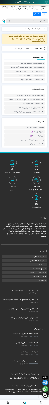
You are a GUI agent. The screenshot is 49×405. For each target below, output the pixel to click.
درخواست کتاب (10, 9)
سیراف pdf (27, 223)
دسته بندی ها (33, 389)
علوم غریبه (6, 6)
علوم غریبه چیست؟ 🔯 (37, 136)
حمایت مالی (20, 391)
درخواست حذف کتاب (37, 260)
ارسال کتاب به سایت (37, 272)
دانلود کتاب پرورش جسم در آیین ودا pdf (31, 108)
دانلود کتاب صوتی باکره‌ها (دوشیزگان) (32, 80)
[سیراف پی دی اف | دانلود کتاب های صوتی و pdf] (12, 14)
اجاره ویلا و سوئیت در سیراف (35, 128)
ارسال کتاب (19, 9)
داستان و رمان (33, 6)
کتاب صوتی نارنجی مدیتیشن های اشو (32, 63)
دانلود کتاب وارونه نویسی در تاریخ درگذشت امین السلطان (26, 100)
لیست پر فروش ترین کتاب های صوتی (32, 140)
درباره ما (41, 280)
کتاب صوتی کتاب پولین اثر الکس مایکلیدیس (30, 71)
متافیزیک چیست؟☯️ (37, 132)
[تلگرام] (45, 382)
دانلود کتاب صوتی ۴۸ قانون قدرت (33, 104)
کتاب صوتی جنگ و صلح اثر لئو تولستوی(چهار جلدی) (27, 67)
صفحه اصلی (42, 6)
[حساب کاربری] (8, 402)
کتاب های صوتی (22, 6)
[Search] (9, 21)
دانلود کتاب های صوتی (37, 144)
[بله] (45, 395)
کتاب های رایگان (39, 9)
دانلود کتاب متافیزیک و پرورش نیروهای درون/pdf (29, 112)
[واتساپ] (45, 389)
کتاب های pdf (28, 9)
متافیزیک (13, 6)
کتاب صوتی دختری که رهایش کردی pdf (32, 75)
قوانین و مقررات (38, 276)
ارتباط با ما (40, 264)
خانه (44, 29)
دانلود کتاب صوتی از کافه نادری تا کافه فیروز (30, 95)
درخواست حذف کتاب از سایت (34, 391)
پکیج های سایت (38, 268)
